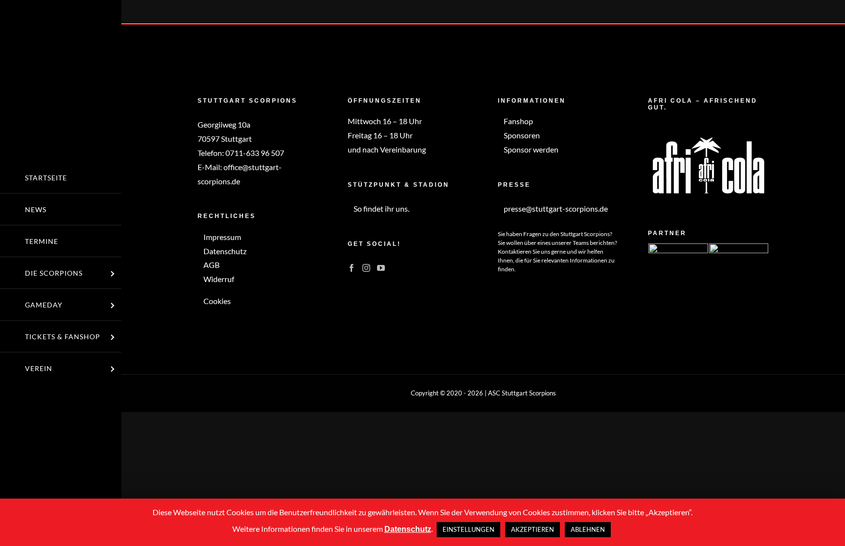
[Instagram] (366, 268)
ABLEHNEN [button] (588, 529)
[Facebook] (352, 268)
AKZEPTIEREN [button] (532, 529)
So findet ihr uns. (380, 208)
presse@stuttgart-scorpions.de (555, 208)
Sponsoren (521, 135)
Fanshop (517, 121)
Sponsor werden (530, 149)
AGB (211, 264)
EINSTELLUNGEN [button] (468, 529)
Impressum (221, 236)
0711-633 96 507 (254, 152)
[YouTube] (381, 268)
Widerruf (218, 279)
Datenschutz (224, 251)
